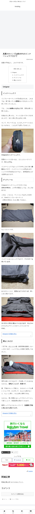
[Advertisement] (17, 30)
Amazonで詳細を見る (10, 334)
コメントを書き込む (17, 494)
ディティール (17, 77)
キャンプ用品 (6, 452)
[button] (31, 342)
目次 (15, 69)
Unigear (14, 72)
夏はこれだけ (17, 80)
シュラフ (15, 452)
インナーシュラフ (19, 75)
